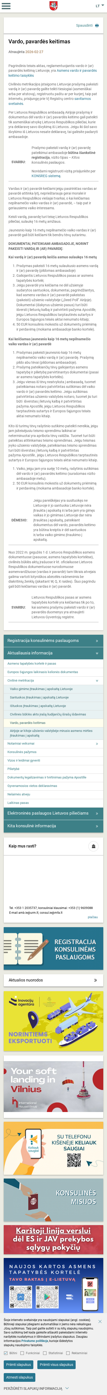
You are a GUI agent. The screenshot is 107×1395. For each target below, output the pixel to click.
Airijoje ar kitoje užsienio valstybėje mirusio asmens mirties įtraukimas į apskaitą (51, 733)
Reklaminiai (79, 1353)
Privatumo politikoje (34, 1341)
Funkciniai (33, 1353)
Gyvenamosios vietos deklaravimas (32, 786)
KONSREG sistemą (46, 176)
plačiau (93, 917)
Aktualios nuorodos (26, 980)
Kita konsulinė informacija (31, 825)
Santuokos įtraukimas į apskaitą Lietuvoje (39, 697)
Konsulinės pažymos (22, 752)
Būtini (13, 1353)
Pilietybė (13, 769)
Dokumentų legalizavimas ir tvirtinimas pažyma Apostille (46, 777)
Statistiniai (56, 1353)
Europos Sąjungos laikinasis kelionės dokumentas (42, 672)
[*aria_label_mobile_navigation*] (6, 6)
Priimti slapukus (18, 1365)
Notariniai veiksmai (20, 743)
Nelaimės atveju (18, 794)
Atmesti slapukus (19, 1377)
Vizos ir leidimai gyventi (23, 760)
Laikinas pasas (18, 803)
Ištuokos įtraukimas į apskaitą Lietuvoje (38, 706)
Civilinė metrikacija (20, 680)
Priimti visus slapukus (56, 1365)
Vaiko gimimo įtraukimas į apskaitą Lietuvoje (41, 689)
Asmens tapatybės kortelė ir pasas (31, 663)
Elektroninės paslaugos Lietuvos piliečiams (48, 813)
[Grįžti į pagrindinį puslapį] (54, 5)
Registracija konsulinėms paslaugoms (43, 640)
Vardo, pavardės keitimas (28, 723)
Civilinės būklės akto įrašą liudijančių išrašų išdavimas (48, 714)
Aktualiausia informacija (30, 652)
